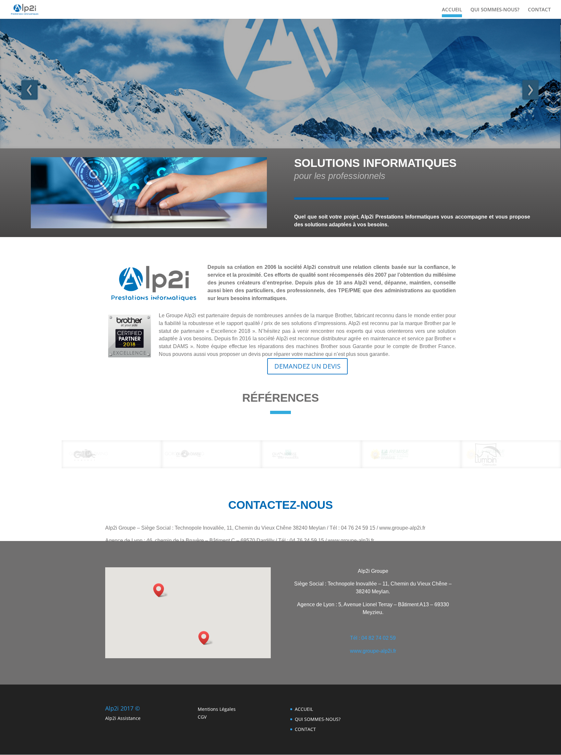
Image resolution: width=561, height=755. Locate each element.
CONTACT (539, 10)
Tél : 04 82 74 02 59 (373, 638)
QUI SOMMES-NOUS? (494, 10)
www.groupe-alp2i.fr (373, 651)
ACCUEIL (452, 10)
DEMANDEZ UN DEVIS (307, 366)
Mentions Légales (217, 709)
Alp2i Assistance (123, 718)
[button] (205, 638)
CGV (202, 717)
